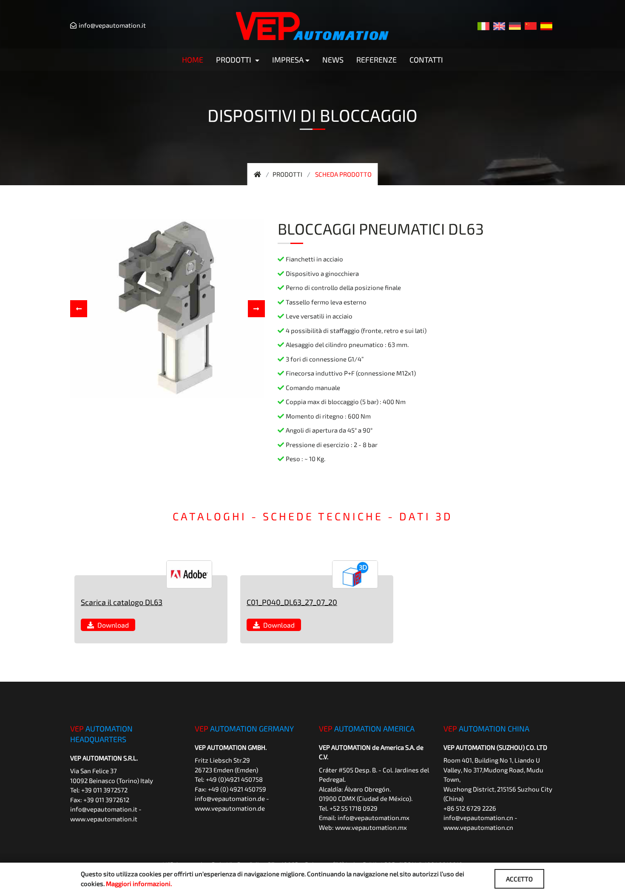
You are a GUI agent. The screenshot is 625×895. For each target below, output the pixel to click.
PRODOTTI (287, 174)
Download (111, 625)
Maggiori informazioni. (139, 883)
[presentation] (78, 308)
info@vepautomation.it (112, 25)
